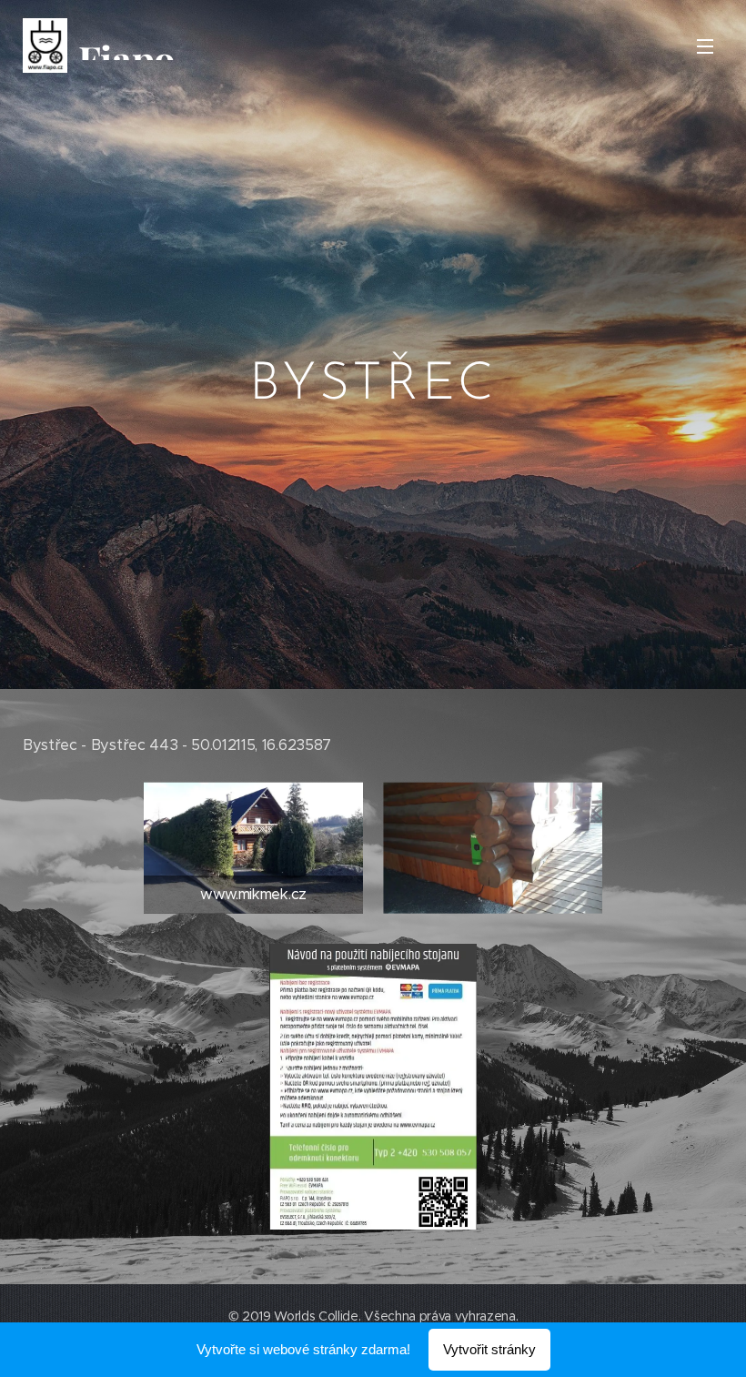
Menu (705, 45)
